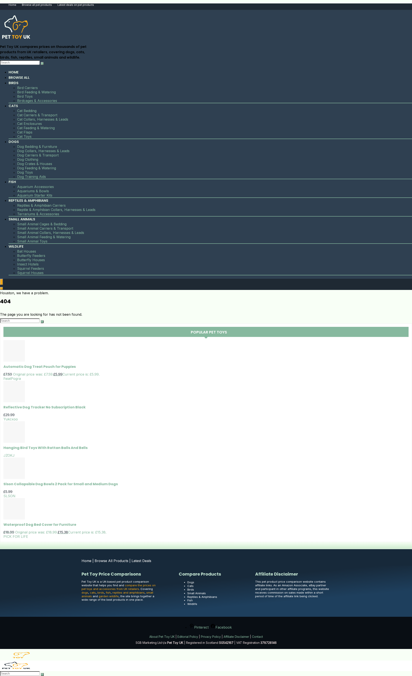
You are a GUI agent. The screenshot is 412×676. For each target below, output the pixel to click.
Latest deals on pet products (76, 4)
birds (100, 592)
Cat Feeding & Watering (36, 128)
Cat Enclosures (29, 123)
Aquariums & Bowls (33, 191)
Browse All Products (111, 561)
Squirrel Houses (30, 273)
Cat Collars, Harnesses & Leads (42, 119)
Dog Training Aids (31, 176)
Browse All (19, 77)
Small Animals (22, 219)
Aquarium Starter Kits (34, 195)
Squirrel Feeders (30, 268)
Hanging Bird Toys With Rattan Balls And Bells (45, 447)
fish (108, 592)
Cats (13, 105)
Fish (12, 181)
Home (12, 4)
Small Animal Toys (32, 241)
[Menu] (1, 282)
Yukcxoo (10, 419)
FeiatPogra (12, 378)
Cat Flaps (24, 132)
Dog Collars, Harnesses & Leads (43, 151)
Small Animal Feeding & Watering (44, 237)
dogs (85, 592)
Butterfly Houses (31, 260)
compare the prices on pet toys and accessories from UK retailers (119, 587)
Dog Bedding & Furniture (37, 146)
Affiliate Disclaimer (236, 636)
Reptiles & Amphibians (28, 200)
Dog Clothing (27, 159)
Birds (13, 82)
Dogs (14, 141)
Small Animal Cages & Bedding (42, 224)
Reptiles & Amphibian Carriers (41, 205)
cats (93, 592)
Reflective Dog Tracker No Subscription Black (44, 407)
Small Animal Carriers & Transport (45, 228)
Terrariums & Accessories (38, 214)
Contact (257, 636)
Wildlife (16, 246)
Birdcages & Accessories (37, 101)
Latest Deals (141, 561)
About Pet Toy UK (162, 636)
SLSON (9, 496)
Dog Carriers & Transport (38, 155)
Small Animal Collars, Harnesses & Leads (50, 232)
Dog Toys (25, 172)
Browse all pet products (37, 4)
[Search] (42, 63)
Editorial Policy (187, 636)
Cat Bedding (26, 111)
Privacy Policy (211, 636)
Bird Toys (25, 96)
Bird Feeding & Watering (36, 92)
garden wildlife (109, 596)
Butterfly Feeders (31, 255)
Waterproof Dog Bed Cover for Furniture (39, 524)
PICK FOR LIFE (15, 536)
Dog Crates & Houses (34, 164)
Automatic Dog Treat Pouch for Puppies (39, 366)
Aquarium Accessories (35, 187)
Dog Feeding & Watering (36, 168)
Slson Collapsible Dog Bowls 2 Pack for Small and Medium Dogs (60, 484)
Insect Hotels (28, 264)
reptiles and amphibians (128, 592)
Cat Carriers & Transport (37, 115)
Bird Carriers (27, 88)
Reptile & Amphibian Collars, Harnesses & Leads (56, 210)
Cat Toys (24, 136)
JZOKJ (9, 455)
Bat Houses (26, 251)
